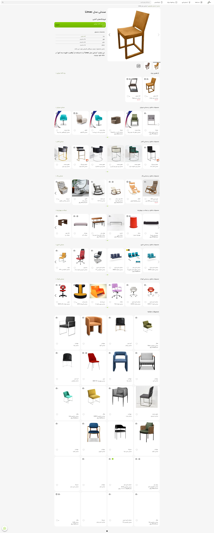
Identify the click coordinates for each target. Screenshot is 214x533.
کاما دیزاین (83, 36)
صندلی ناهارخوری (152, 6)
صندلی (158, 6)
